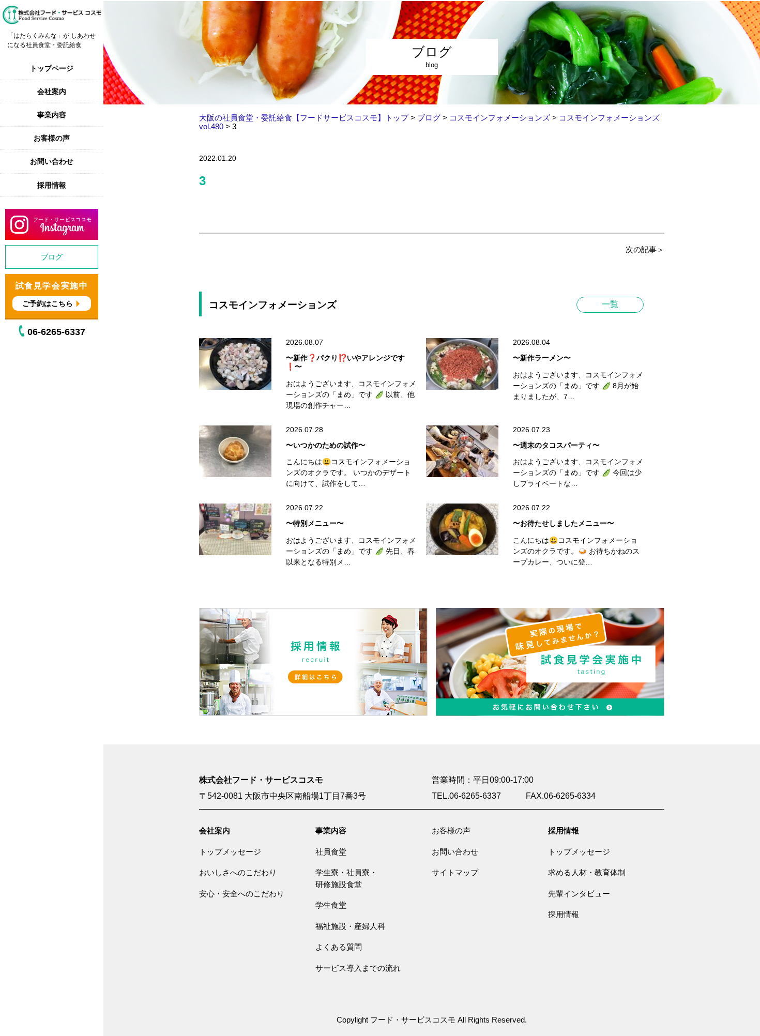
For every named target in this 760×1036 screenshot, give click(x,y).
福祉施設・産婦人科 (350, 926)
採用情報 (51, 185)
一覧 (610, 304)
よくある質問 (338, 946)
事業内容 (51, 115)
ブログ (52, 257)
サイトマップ (455, 872)
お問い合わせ (51, 161)
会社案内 (51, 91)
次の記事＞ (645, 249)
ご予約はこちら (47, 303)
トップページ (51, 68)
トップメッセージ (230, 851)
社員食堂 (330, 851)
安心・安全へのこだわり (241, 893)
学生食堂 (330, 905)
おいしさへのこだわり (238, 872)
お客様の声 (52, 138)
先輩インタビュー (579, 893)
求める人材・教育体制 (587, 872)
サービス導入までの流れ (358, 968)
